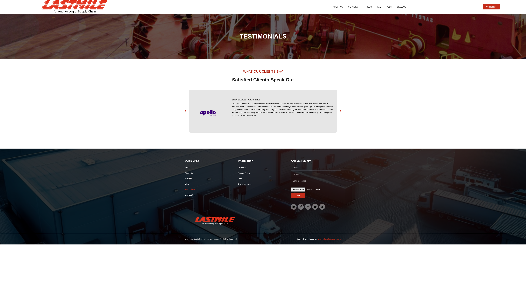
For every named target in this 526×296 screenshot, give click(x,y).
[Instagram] (308, 207)
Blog (369, 7)
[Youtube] (315, 207)
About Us (338, 7)
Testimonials (190, 189)
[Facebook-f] (301, 207)
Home (187, 167)
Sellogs (401, 7)
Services (353, 7)
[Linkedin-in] (294, 207)
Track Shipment (244, 184)
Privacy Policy (244, 173)
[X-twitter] (322, 207)
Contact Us (190, 195)
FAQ (379, 7)
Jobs (389, 7)
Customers (242, 168)
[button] (185, 111)
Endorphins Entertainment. (329, 239)
